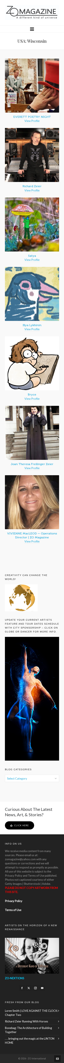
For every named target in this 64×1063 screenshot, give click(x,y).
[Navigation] (32, 29)
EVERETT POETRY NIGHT (32, 116)
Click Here (21, 825)
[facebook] (22, 988)
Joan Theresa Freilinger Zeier (32, 464)
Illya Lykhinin (32, 325)
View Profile (32, 121)
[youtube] (42, 988)
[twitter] (29, 988)
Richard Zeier (32, 186)
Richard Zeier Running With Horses (26, 1021)
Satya (32, 255)
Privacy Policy (13, 901)
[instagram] (35, 988)
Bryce (32, 394)
